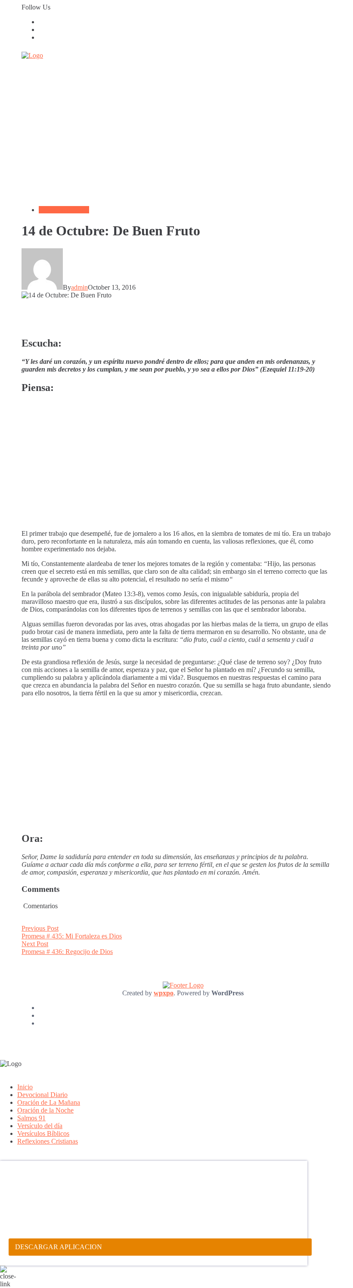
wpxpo (163, 993)
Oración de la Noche (45, 1110)
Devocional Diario (64, 209)
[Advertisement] (176, 138)
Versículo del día (39, 1125)
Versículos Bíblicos (43, 1133)
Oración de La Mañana (48, 1102)
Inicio (25, 1087)
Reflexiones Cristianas (47, 1141)
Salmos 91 (31, 1118)
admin (79, 287)
